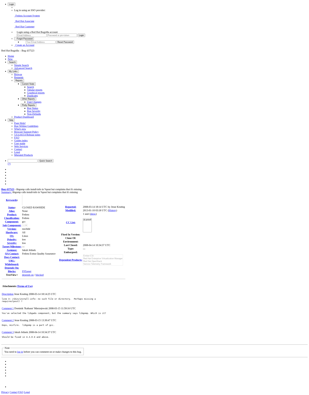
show (93, 214)
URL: (12, 260)
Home (11, 56)
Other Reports (28, 99)
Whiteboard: (12, 264)
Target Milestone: (11, 246)
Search (12, 62)
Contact (18, 149)
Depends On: (12, 267)
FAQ (16, 137)
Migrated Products (23, 155)
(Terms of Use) (25, 286)
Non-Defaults (34, 114)
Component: (12, 221)
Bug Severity (33, 111)
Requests (18, 77)
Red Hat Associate (24, 21)
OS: (12, 236)
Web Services (21, 146)
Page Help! (20, 123)
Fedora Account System (27, 15)
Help (11, 120)
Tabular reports (34, 89)
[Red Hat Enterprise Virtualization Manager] (103, 258)
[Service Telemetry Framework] (103, 264)
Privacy (5, 392)
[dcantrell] (87, 219)
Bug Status (32, 108)
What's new (20, 129)
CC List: (70, 222)
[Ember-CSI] (103, 256)
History (112, 210)
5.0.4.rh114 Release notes (27, 134)
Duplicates (32, 95)
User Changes (34, 102)
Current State (28, 84)
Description (8, 294)
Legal (17, 152)
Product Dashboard (24, 117)
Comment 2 (8, 320)
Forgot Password (24, 38)
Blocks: (12, 271)
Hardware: (12, 232)
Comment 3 (8, 332)
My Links (13, 71)
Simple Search (21, 65)
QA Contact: (12, 253)
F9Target (26, 271)
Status (11, 207)
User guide (19, 143)
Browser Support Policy (26, 131)
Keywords (11, 200)
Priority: (12, 239)
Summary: (6, 192)
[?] (9, 164)
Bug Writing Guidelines (26, 126)
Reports (19, 80)
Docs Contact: (12, 257)
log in (20, 351)
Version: (11, 229)
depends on (28, 275)
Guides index (21, 140)
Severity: (12, 243)
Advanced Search (23, 68)
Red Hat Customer (24, 26)
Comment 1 (8, 308)
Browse (18, 74)
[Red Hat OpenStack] (103, 261)
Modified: (70, 210)
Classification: (11, 218)
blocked (40, 275)
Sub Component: (12, 225)
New (10, 59)
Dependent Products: (70, 260)
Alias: (12, 211)
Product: (12, 214)
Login (11, 4)
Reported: (70, 206)
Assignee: (12, 250)
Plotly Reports (28, 105)
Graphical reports (36, 92)
